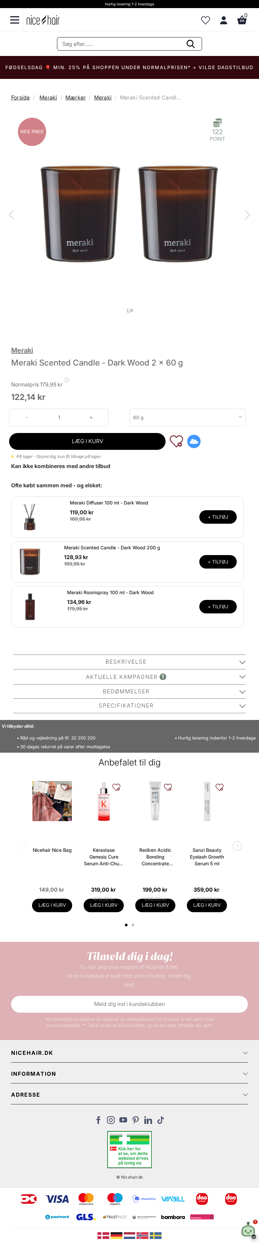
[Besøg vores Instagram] (110, 1122)
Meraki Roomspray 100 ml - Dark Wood (110, 592)
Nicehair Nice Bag (52, 850)
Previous (13, 215)
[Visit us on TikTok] (160, 1122)
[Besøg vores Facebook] (98, 1122)
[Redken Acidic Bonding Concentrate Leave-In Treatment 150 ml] (155, 801)
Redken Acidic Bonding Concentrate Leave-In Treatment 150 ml (155, 857)
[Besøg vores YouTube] (123, 1122)
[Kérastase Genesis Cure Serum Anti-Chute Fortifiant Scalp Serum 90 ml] (104, 801)
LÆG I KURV (87, 441)
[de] (117, 1235)
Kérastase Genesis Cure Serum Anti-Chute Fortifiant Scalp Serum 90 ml (103, 857)
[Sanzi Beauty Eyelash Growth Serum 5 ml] (207, 801)
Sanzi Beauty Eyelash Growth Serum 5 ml (207, 856)
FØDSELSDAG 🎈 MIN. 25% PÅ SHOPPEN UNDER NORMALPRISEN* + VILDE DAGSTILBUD (129, 67)
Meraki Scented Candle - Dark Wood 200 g (112, 547)
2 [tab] (133, 925)
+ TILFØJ (218, 517)
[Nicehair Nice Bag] (52, 801)
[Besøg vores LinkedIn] (148, 1122)
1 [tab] (126, 925)
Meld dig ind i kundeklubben (129, 1004)
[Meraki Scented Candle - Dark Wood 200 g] (30, 561)
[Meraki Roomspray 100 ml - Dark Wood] (30, 606)
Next (246, 215)
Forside (20, 97)
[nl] (130, 1235)
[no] (143, 1235)
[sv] (156, 1235)
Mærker (75, 97)
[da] (104, 1235)
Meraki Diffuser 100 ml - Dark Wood (109, 502)
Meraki (48, 97)
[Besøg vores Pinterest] (135, 1122)
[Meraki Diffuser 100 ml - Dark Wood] (30, 516)
